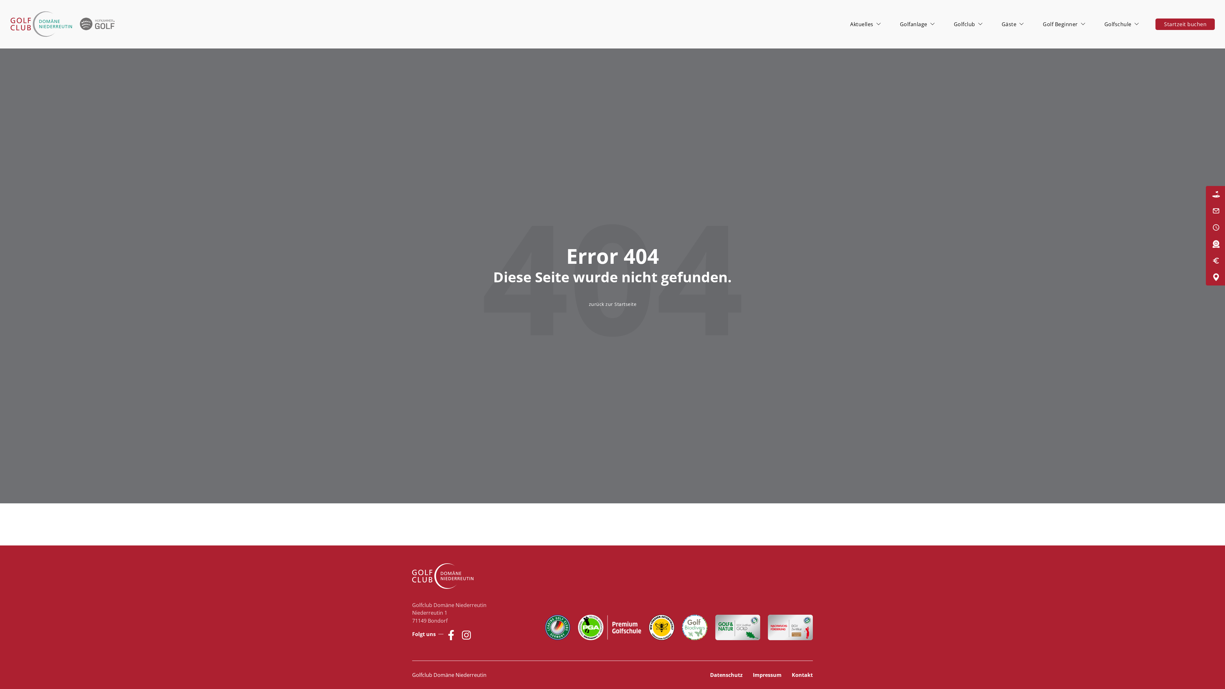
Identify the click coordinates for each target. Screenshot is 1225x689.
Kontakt (802, 674)
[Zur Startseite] (63, 24)
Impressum (767, 674)
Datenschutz (726, 674)
